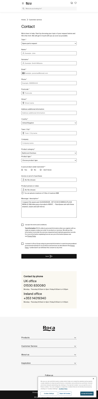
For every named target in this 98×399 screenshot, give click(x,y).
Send (47, 256)
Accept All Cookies (87, 393)
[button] (23, 8)
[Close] (93, 379)
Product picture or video (30, 186)
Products (25, 337)
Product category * (28, 149)
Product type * (26, 156)
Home (23, 20)
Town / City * (25, 129)
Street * (24, 99)
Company (24, 139)
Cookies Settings (49, 393)
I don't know (47, 170)
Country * (24, 119)
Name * (24, 49)
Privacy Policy (37, 392)
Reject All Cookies (65, 393)
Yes (25, 170)
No (35, 170)
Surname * (25, 59)
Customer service (35, 20)
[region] (67, 387)
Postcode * (25, 89)
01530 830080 (35, 285)
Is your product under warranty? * (33, 167)
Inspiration (26, 363)
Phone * (24, 79)
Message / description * (30, 198)
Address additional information (32, 109)
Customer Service (29, 346)
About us (25, 354)
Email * (23, 69)
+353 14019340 (35, 298)
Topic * (23, 39)
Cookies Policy (63, 388)
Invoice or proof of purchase (31, 176)
